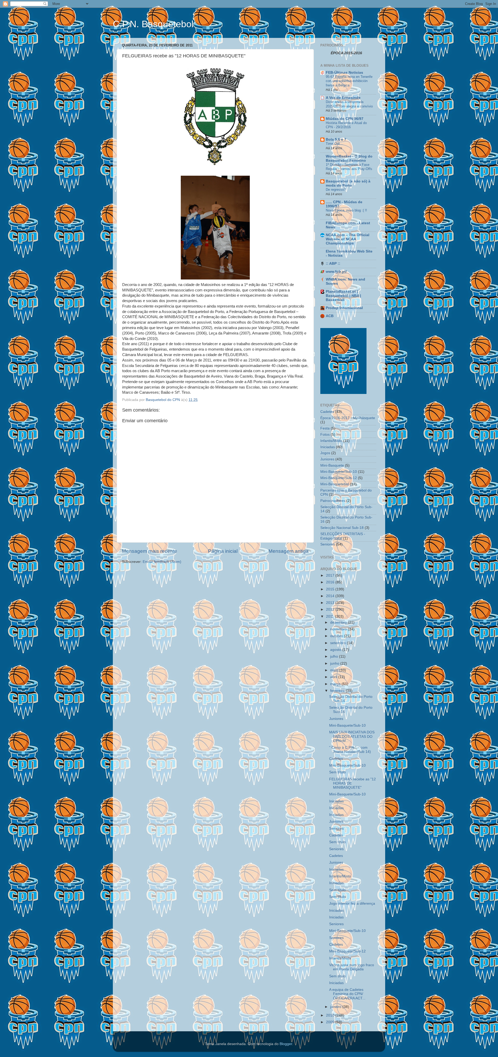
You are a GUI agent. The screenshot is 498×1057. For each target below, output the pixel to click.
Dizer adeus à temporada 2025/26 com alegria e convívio (349, 104)
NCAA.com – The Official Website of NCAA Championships (347, 239)
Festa (325, 428)
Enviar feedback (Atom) (162, 562)
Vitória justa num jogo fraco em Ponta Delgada (351, 967)
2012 (330, 609)
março (336, 684)
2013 (330, 603)
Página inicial (223, 551)
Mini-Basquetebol (334, 484)
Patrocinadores (332, 501)
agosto (336, 650)
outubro (337, 636)
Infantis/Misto (331, 441)
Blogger (286, 1044)
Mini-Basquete (332, 465)
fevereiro (338, 691)
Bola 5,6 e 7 (336, 139)
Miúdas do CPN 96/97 (344, 119)
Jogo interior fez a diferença (352, 903)
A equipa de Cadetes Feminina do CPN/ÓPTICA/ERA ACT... (347, 994)
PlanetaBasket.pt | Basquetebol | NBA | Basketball (343, 296)
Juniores (327, 459)
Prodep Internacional (344, 308)
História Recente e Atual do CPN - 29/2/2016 (346, 125)
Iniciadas (327, 447)
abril (334, 677)
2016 (330, 582)
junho (335, 663)
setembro (338, 643)
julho (334, 656)
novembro (339, 629)
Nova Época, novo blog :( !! (346, 210)
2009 (330, 1022)
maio (334, 670)
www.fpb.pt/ (336, 272)
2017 (330, 575)
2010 (330, 1015)
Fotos (325, 435)
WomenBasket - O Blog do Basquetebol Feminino (349, 158)
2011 (330, 616)
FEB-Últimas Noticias (344, 72)
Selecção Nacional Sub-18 (342, 528)
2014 (330, 596)
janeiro (336, 1007)
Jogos (325, 453)
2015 (330, 589)
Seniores (327, 544)
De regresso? (336, 190)
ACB (330, 316)
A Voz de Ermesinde (343, 98)
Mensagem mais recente (149, 551)
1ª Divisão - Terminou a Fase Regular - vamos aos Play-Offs (349, 167)
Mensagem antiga (288, 551)
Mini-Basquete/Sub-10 (338, 472)
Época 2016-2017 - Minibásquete (347, 418)
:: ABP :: (333, 263)
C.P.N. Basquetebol (153, 24)
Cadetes (327, 412)
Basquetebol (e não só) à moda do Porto (348, 183)
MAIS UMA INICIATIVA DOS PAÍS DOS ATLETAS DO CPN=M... (352, 736)
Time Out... (334, 144)
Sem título (337, 772)
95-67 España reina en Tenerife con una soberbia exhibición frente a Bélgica (349, 81)
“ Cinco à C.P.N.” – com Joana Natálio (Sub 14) (350, 750)
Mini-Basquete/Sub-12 (338, 478)
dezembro (339, 622)
